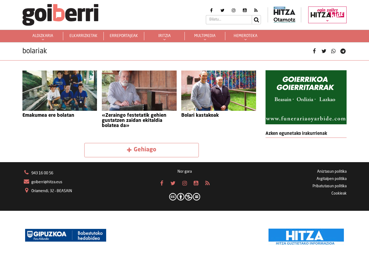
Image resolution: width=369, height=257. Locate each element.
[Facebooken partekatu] (314, 51)
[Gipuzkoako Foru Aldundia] (65, 235)
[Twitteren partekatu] (324, 51)
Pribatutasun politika (330, 186)
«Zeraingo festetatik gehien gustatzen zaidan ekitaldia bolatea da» (134, 120)
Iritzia (164, 36)
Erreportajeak (124, 36)
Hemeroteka (245, 36)
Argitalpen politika (332, 179)
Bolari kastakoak (200, 115)
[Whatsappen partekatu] (333, 51)
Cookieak (339, 193)
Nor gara (184, 171)
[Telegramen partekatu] (343, 51)
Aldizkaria (42, 36)
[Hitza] (306, 235)
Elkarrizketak (83, 36)
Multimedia (205, 36)
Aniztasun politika (332, 171)
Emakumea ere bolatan (48, 115)
